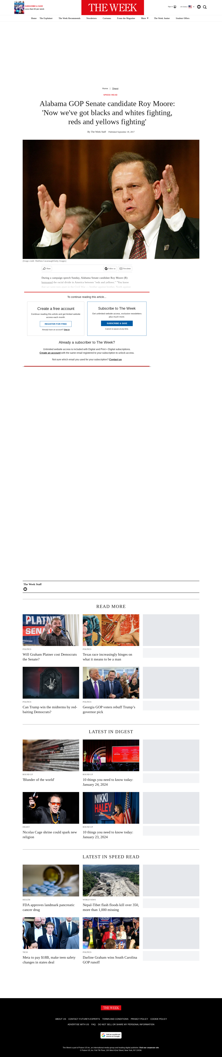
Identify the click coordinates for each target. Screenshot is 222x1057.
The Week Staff (98, 132)
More (143, 18)
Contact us (115, 359)
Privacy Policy (139, 1019)
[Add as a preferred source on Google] (111, 1035)
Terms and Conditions (115, 1019)
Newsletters (91, 18)
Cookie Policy (158, 1019)
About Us (60, 1019)
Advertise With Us (78, 1024)
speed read (110, 95)
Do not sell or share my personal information (126, 1024)
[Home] (33, 18)
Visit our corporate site (149, 1048)
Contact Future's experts (84, 1019)
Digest (115, 88)
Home (105, 88)
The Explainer (46, 18)
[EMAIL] (26, 589)
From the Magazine (126, 18)
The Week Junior (162, 18)
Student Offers (182, 18)
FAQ (93, 1024)
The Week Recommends (69, 18)
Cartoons (107, 18)
